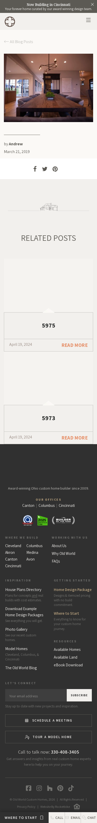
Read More (75, 345)
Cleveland (13, 546)
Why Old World (63, 553)
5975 (48, 325)
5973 (48, 418)
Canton (11, 559)
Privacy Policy (26, 807)
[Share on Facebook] (35, 170)
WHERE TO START (21, 817)
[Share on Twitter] (44, 170)
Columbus (34, 546)
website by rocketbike (55, 807)
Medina (32, 552)
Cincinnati (13, 566)
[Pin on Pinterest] (55, 170)
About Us (59, 546)
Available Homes (67, 649)
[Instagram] (38, 788)
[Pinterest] (59, 788)
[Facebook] (27, 788)
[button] (89, 817)
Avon (30, 559)
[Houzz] (48, 788)
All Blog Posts (21, 41)
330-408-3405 (65, 752)
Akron (10, 552)
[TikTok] (69, 788)
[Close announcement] (92, 4)
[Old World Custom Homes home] (48, 464)
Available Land (65, 657)
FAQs (56, 561)
